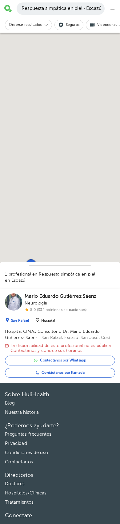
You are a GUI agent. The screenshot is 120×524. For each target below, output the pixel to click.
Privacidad (16, 443)
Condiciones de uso (26, 452)
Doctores (15, 484)
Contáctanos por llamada (63, 373)
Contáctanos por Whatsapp (63, 360)
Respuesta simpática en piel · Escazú (62, 8)
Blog (10, 403)
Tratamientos (19, 502)
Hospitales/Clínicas (26, 493)
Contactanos (19, 462)
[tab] (17, 319)
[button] (28, 24)
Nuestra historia (22, 412)
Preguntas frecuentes (28, 434)
